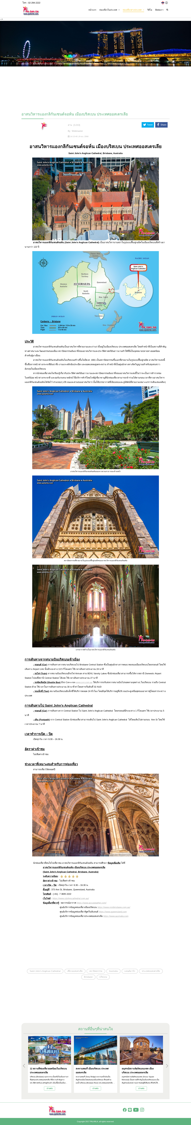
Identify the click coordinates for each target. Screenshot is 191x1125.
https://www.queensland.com (113, 912)
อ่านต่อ (50, 1088)
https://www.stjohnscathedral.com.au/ (70, 898)
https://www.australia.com (115, 916)
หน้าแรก (92, 10)
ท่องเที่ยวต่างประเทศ (42, 64)
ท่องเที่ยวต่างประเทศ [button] (132, 10)
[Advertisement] (95, 88)
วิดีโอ (149, 10)
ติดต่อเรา (159, 10)
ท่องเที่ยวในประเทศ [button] (108, 10)
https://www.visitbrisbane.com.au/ (113, 907)
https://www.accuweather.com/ (91, 903)
